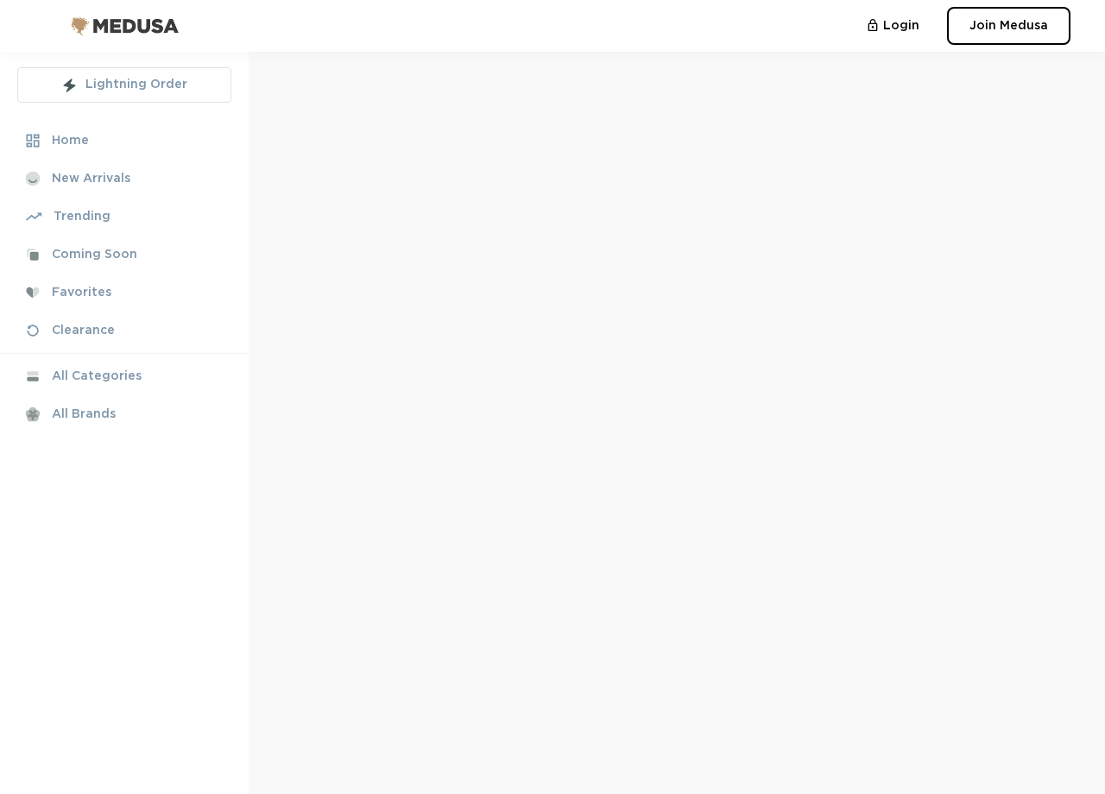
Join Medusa (1008, 26)
